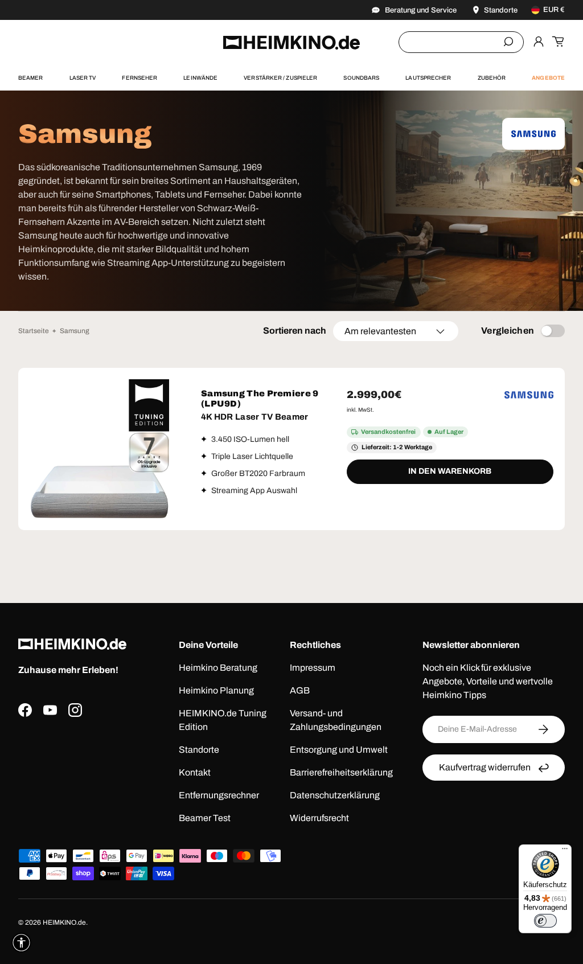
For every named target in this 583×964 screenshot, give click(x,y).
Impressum (312, 667)
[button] (557, 41)
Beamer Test (205, 818)
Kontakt (195, 772)
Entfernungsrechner (219, 795)
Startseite (33, 331)
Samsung (74, 331)
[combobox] (461, 42)
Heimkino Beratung (218, 667)
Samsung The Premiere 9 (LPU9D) (260, 398)
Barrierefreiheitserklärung (341, 772)
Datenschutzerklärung (335, 795)
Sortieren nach (294, 330)
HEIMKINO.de (64, 922)
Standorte (199, 749)
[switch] (545, 921)
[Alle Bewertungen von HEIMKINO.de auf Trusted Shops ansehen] (89, 775)
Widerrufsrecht (319, 818)
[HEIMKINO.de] (291, 42)
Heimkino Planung (216, 690)
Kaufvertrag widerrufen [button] (485, 767)
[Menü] (565, 851)
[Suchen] (508, 41)
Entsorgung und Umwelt (339, 749)
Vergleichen (508, 330)
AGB (300, 690)
